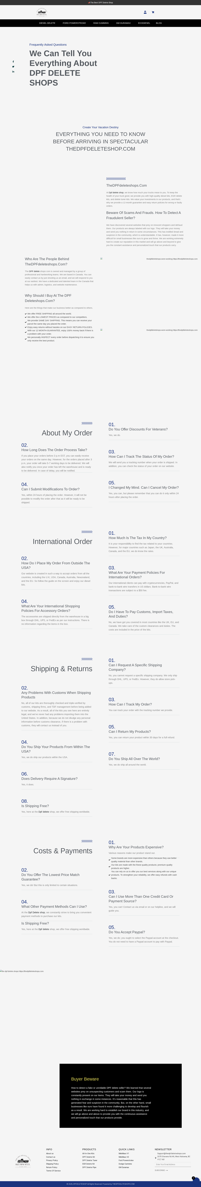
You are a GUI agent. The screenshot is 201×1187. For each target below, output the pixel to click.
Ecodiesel (144, 23)
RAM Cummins (101, 23)
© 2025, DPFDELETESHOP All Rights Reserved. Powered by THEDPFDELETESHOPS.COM (100, 1184)
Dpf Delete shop (36, 912)
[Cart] (153, 12)
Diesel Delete (47, 23)
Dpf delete (44, 811)
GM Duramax (123, 23)
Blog (159, 23)
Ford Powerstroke (74, 23)
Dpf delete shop (116, 192)
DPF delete (34, 271)
